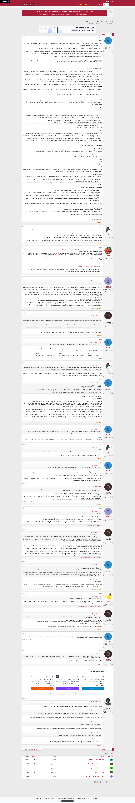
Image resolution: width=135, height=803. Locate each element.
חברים (92, 4)
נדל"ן (54, 759)
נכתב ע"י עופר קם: (97, 281)
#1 (22, 37)
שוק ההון (53, 764)
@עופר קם (99, 626)
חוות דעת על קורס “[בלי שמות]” (96, 764)
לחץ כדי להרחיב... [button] (62, 328)
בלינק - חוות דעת (99, 772)
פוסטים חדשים (110, 6)
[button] (96, 4)
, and (93, 525)
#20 (23, 698)
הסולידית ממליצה (82, 4)
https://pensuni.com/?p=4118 (69, 249)
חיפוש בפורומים (102, 6)
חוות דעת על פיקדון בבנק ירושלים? (95, 768)
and (96, 308)
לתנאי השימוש (74, 14)
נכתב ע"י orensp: (97, 465)
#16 (23, 593)
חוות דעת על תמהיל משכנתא (96, 759)
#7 (22, 362)
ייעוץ (99, 23)
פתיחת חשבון (93, 688)
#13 (23, 508)
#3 (22, 247)
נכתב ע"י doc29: (97, 613)
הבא (104, 34)
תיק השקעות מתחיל (93, 23)
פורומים (106, 4)
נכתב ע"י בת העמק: (96, 382)
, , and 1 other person (90, 557)
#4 (22, 278)
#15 (23, 561)
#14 (23, 529)
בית (111, 4)
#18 (23, 633)
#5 (22, 312)
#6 (22, 339)
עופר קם (110, 23)
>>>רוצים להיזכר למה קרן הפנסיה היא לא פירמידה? (89, 266)
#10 (23, 444)
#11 (23, 462)
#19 (23, 650)
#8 (22, 379)
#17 (23, 610)
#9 (22, 426)
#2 (22, 226)
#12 (23, 483)
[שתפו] (25, 38)
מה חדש (99, 4)
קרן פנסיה (56, 253)
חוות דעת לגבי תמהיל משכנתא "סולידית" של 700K (91, 776)
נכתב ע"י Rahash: (97, 342)
